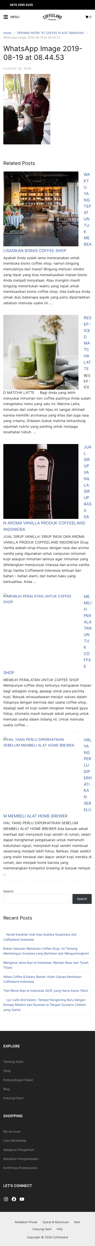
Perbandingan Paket (18, 1080)
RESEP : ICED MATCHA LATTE (87, 343)
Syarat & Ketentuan (56, 1222)
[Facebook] (14, 1199)
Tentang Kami (13, 1062)
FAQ (60, 1229)
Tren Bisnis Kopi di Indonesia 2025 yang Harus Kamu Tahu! (45, 990)
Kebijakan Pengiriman (18, 1150)
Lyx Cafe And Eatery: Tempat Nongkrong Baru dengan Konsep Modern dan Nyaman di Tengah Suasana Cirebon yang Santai (44, 1005)
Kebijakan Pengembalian (21, 1159)
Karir (77, 1222)
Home (7, 33)
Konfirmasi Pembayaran (20, 1168)
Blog (6, 1089)
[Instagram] (6, 1199)
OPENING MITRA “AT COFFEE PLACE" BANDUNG (50, 33)
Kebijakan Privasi (26, 1222)
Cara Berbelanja (14, 1140)
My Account (12, 1131)
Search (8, 891)
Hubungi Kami (13, 1098)
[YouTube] (22, 1199)
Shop (7, 1071)
